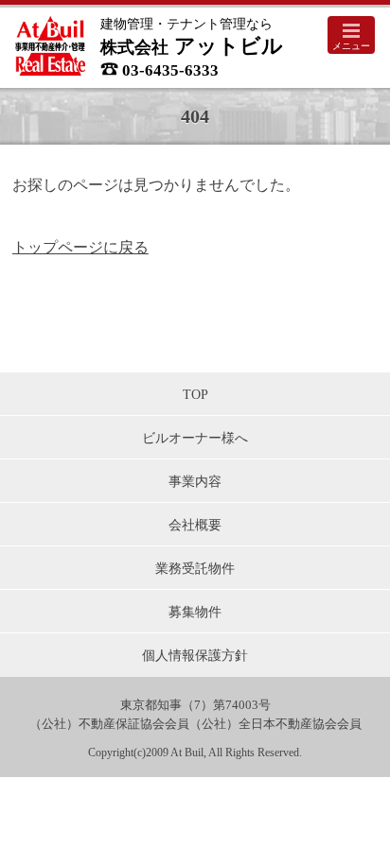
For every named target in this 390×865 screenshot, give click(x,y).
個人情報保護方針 (195, 655)
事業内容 (195, 481)
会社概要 (195, 524)
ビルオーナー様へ (195, 437)
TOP (195, 394)
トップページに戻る (80, 247)
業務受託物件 (195, 568)
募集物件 (195, 611)
